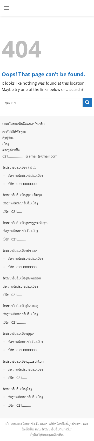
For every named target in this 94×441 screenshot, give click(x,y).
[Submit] (87, 102)
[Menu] (6, 8)
